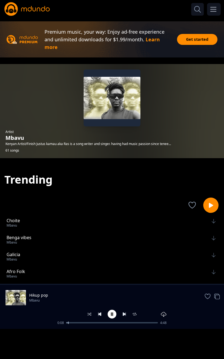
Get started (197, 39)
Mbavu (34, 300)
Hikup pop (38, 295)
